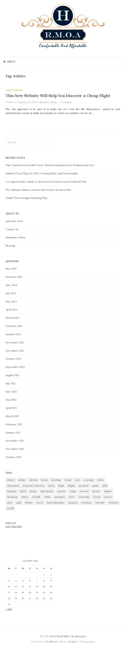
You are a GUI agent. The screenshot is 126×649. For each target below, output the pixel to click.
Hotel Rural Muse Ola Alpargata (67, 636)
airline (22, 479)
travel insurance (55, 502)
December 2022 (15, 342)
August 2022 (12, 375)
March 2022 (12, 416)
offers (24, 496)
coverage (89, 479)
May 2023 (11, 301)
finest (51, 485)
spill (18, 502)
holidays (11, 491)
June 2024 (11, 285)
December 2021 (15, 440)
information (47, 491)
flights (71, 485)
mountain (12, 496)
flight (61, 485)
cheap (68, 479)
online (47, 496)
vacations (86, 502)
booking (56, 479)
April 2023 (11, 309)
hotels (33, 491)
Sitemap (10, 245)
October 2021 (13, 457)
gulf (105, 485)
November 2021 (15, 448)
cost (77, 479)
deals (100, 479)
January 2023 (13, 334)
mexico (96, 491)
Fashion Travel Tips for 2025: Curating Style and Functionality (42, 173)
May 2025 (11, 268)
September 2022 (15, 367)
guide (96, 485)
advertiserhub (14, 526)
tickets (28, 502)
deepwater (13, 485)
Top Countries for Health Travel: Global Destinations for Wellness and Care (50, 165)
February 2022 (14, 424)
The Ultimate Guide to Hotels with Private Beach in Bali (38, 189)
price (71, 496)
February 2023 (14, 326)
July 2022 (11, 383)
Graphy (72, 641)
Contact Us (12, 229)
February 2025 (14, 276)
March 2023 (12, 317)
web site (100, 502)
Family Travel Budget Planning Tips (26, 198)
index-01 (11, 522)
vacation (72, 502)
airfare (11, 479)
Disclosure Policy (15, 237)
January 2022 (13, 432)
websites (113, 502)
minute (108, 491)
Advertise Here (14, 221)
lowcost (84, 491)
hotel (23, 491)
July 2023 (11, 293)
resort (96, 496)
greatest (84, 485)
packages (60, 496)
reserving (83, 496)
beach (45, 479)
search (107, 496)
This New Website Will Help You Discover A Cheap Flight (58, 95)
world (10, 508)
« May (9, 609)
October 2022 (13, 358)
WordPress (51, 641)
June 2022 (11, 391)
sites (9, 502)
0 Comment (66, 102)
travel (39, 502)
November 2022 (15, 350)
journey (61, 491)
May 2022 (11, 399)
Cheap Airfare (14, 90)
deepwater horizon (33, 485)
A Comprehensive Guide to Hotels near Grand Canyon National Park (46, 181)
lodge (73, 491)
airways (33, 479)
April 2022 (11, 408)
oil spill (36, 496)
